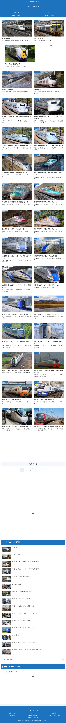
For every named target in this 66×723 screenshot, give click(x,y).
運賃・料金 (12, 713)
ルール (33, 713)
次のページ (33, 464)
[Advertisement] (51, 57)
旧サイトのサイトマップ (12, 672)
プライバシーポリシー (54, 715)
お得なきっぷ (11, 715)
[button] (63, 659)
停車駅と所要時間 (33, 715)
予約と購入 (54, 713)
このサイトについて (33, 717)
